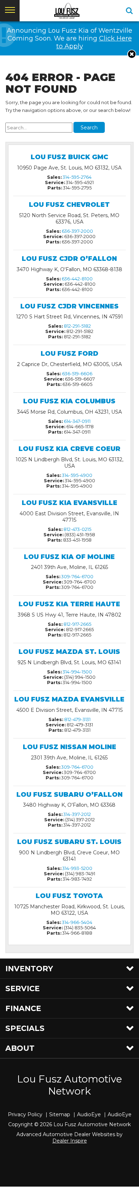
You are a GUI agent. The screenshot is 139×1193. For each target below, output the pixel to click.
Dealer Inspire (69, 1141)
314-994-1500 (77, 672)
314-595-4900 (77, 475)
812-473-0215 (77, 529)
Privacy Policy (25, 1114)
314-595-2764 (77, 177)
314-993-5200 (77, 868)
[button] (131, 54)
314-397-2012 (77, 814)
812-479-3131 (77, 719)
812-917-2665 (77, 624)
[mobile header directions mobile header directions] (129, 10)
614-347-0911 (77, 421)
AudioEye (89, 1114)
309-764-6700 (77, 576)
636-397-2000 (77, 231)
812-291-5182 (77, 326)
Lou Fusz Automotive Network (69, 1085)
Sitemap (59, 1114)
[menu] (10, 10)
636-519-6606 (77, 373)
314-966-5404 (77, 922)
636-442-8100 (77, 278)
